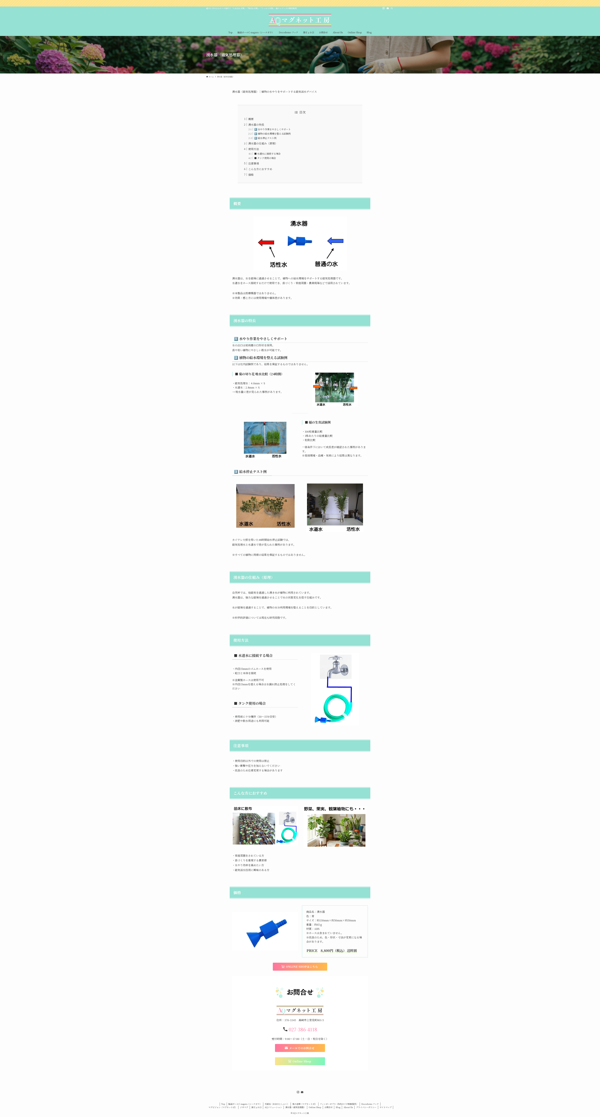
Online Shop (315, 1107)
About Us (348, 1107)
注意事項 (253, 163)
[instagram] (384, 8)
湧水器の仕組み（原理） (263, 143)
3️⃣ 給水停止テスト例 (265, 138)
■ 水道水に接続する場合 (267, 153)
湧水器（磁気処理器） (295, 1107)
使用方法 (253, 149)
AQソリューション (273, 1107)
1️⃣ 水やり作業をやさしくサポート (272, 129)
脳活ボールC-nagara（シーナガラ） (245, 1103)
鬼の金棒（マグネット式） (304, 1103)
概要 (251, 119)
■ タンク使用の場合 (265, 158)
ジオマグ (244, 1107)
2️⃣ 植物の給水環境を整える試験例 (272, 133)
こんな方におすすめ (260, 169)
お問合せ (329, 1107)
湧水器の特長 (256, 124)
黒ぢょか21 (256, 1107)
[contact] (388, 8)
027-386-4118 (303, 1029)
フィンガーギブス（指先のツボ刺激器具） (339, 1103)
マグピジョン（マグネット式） (222, 1107)
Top (223, 1103)
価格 (251, 175)
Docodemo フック (370, 1103)
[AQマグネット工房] (300, 20)
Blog (338, 1107)
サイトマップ (386, 1107)
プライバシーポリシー (366, 1107)
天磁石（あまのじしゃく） (277, 1103)
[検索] (392, 8)
